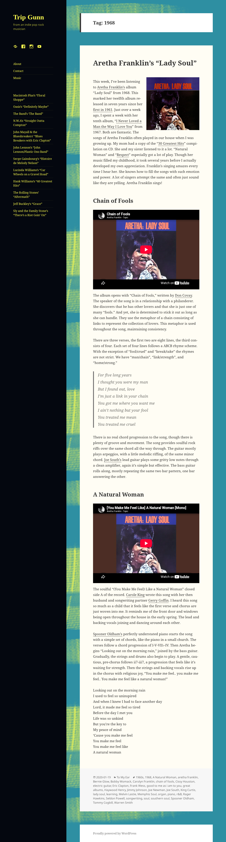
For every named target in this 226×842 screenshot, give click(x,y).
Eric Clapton (120, 786)
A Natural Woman (164, 777)
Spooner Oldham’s (107, 634)
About (17, 64)
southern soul (160, 798)
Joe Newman (156, 790)
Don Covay (183, 295)
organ (162, 794)
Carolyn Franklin (143, 781)
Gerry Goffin (158, 600)
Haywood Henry (115, 790)
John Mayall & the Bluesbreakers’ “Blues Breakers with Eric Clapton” (32, 136)
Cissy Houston (185, 781)
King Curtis (188, 790)
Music (17, 78)
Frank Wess (137, 786)
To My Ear (123, 777)
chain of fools (165, 781)
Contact (18, 71)
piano (171, 794)
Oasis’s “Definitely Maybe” (31, 107)
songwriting (134, 798)
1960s (140, 777)
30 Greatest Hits (171, 143)
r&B (179, 794)
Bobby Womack (121, 781)
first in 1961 (102, 109)
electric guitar (102, 786)
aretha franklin (188, 777)
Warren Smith (123, 803)
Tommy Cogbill (103, 803)
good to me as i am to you (164, 786)
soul (146, 798)
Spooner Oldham (182, 798)
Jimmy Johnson (137, 790)
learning (111, 794)
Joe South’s (112, 459)
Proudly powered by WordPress (114, 833)
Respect (123, 154)
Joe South (172, 790)
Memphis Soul (147, 794)
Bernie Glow (101, 781)
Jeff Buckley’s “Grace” (27, 204)
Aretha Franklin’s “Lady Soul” (145, 62)
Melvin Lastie (127, 794)
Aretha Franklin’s (111, 87)
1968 (148, 777)
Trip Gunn (28, 17)
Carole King (135, 594)
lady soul (99, 794)
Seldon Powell (115, 798)
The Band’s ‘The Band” (28, 114)
